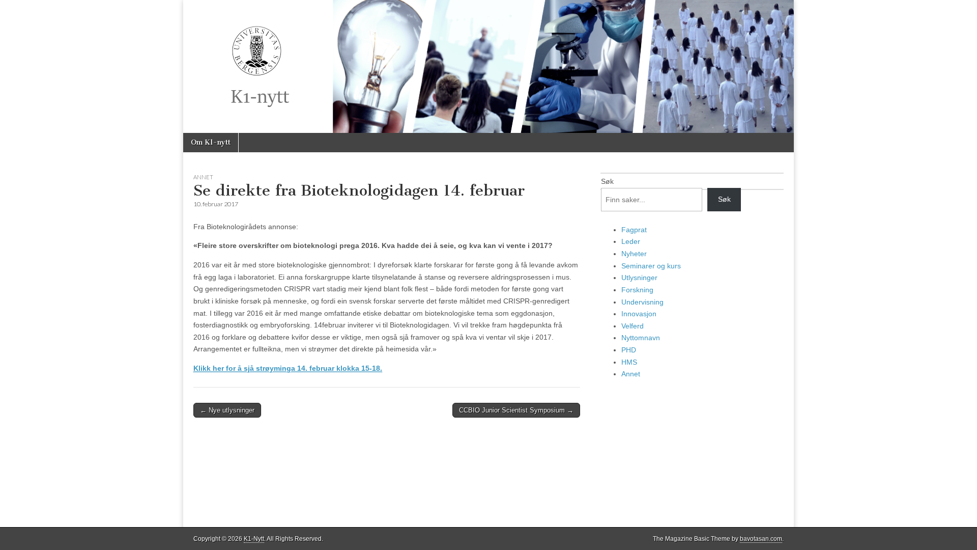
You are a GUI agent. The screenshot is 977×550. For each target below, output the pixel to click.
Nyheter (634, 254)
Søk (607, 181)
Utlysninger (639, 277)
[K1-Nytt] (488, 66)
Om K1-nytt (211, 142)
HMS (629, 362)
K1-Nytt (254, 538)
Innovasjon (638, 314)
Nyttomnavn (640, 338)
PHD (628, 350)
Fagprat (634, 230)
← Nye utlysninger (227, 410)
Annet (203, 177)
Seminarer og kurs (651, 266)
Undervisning (642, 302)
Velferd (632, 326)
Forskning (637, 290)
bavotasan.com (761, 538)
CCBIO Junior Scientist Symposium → (516, 410)
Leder (630, 241)
